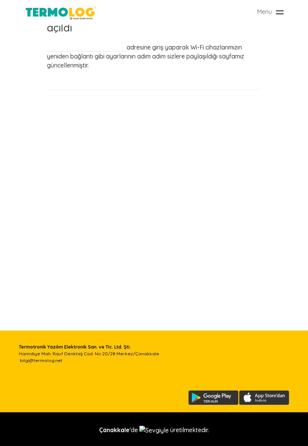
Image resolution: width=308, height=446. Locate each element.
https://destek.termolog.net (87, 47)
